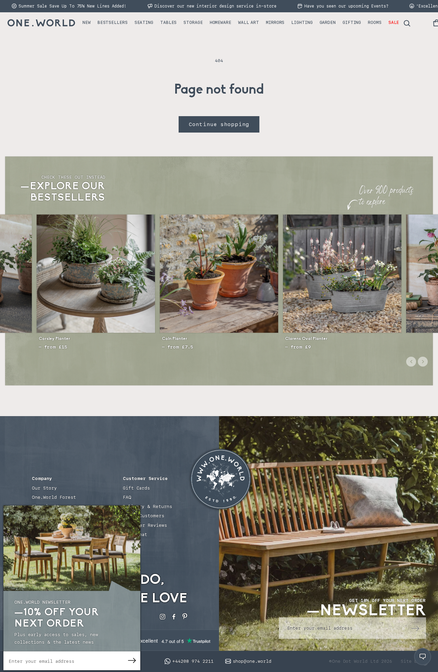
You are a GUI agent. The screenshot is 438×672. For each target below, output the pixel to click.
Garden (328, 22)
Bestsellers (113, 22)
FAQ (127, 497)
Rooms (375, 22)
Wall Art (248, 22)
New (86, 22)
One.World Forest (54, 497)
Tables (168, 22)
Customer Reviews (145, 525)
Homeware (220, 22)
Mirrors (275, 22)
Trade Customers (143, 515)
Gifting (352, 22)
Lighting (301, 22)
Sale (393, 22)
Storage (193, 22)
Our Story (44, 488)
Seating (143, 22)
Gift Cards (136, 488)
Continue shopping (219, 124)
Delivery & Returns (147, 506)
